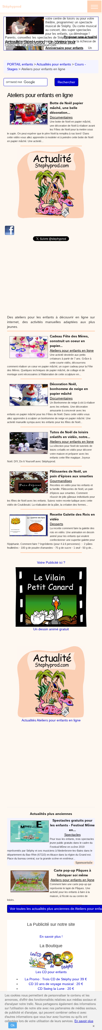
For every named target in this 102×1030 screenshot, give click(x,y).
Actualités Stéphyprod (25, 19)
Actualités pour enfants (54, 64)
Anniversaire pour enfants (64, 25)
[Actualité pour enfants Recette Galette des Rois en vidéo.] (27, 525)
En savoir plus (83, 1021)
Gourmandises (61, 481)
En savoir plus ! (51, 936)
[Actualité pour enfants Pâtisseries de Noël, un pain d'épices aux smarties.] (27, 482)
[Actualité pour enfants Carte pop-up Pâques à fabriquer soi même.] (28, 881)
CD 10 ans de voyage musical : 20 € (56, 984)
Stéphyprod (11, 6)
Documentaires (61, 117)
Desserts (56, 524)
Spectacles (72, 835)
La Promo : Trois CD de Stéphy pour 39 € (56, 979)
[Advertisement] (51, 278)
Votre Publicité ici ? (51, 562)
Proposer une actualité (80, 48)
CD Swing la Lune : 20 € (56, 989)
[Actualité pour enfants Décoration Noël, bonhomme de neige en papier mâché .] (27, 395)
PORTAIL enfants (20, 64)
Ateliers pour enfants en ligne (72, 350)
